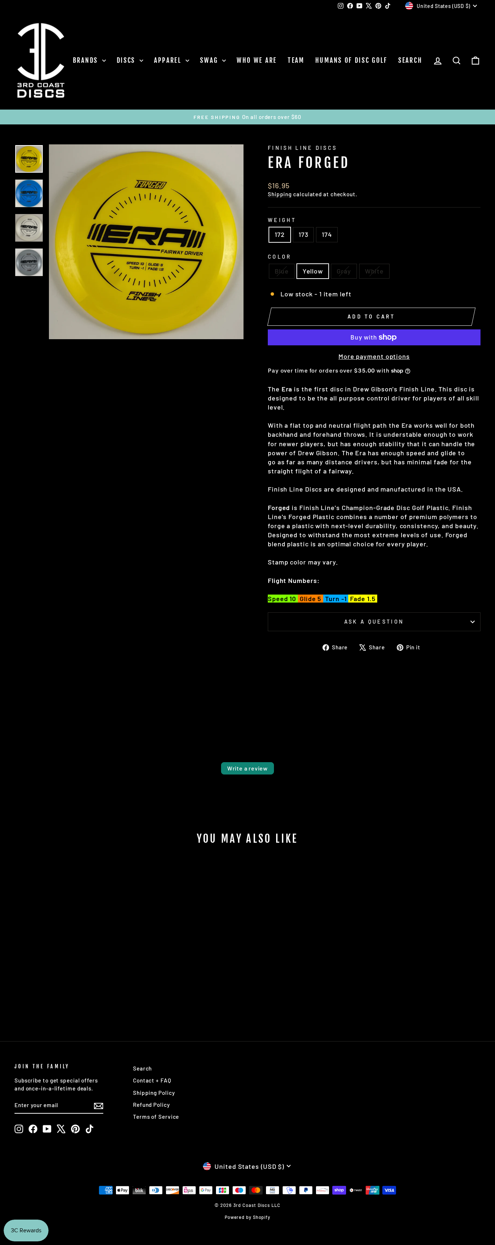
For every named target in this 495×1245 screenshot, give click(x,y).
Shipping (280, 194)
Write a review (247, 768)
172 (280, 234)
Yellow (313, 271)
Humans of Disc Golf (351, 60)
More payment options (374, 356)
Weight (282, 220)
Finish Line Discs (302, 148)
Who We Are (257, 60)
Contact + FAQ (152, 1080)
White (374, 271)
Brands (86, 60)
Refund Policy (151, 1104)
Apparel (169, 60)
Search (410, 60)
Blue (282, 271)
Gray (344, 271)
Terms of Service (156, 1116)
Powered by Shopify (247, 1217)
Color (280, 257)
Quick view (69, 965)
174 (327, 234)
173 (303, 234)
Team (296, 60)
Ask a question (374, 622)
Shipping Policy (154, 1092)
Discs (127, 60)
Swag (210, 60)
